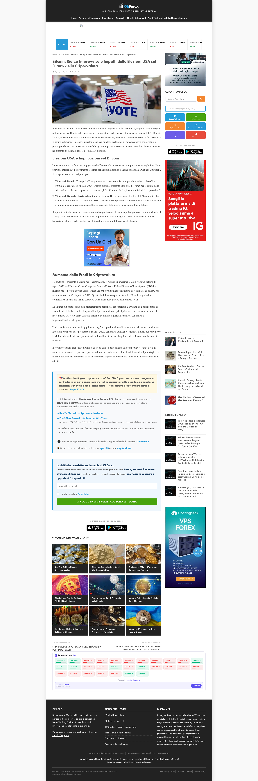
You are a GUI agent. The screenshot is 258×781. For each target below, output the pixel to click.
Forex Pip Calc (163, 753)
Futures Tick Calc (148, 753)
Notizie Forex (196, 119)
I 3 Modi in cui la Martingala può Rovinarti (190, 340)
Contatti (189, 771)
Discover (196, 686)
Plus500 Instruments (143, 762)
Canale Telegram (175, 119)
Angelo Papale (62, 72)
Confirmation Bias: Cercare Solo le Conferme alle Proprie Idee (191, 369)
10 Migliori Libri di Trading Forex (121, 726)
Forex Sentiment (119, 753)
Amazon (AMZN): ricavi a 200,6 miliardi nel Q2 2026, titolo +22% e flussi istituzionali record (191, 492)
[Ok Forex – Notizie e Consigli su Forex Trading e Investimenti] (129, 6)
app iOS (104, 448)
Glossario (195, 137)
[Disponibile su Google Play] (116, 528)
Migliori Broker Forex (115, 715)
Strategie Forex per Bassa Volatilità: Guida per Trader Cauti (76, 648)
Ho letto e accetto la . (74, 493)
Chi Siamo (180, 771)
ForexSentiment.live (133, 680)
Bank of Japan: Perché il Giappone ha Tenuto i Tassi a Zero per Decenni (191, 355)
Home (74, 18)
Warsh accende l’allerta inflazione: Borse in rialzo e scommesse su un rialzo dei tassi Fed (191, 475)
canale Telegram (60, 735)
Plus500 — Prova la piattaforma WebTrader (84, 418)
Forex (82, 18)
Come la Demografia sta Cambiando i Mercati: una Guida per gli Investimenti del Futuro (191, 385)
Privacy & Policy (199, 771)
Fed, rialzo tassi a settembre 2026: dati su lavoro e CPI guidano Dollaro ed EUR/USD (191, 425)
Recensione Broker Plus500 (100, 753)
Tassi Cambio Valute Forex (118, 732)
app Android (124, 448)
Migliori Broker (174, 18)
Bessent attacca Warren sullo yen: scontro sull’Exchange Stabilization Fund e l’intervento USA (191, 459)
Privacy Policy (83, 493)
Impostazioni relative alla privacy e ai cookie (66, 774)
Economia (120, 18)
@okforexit (143, 441)
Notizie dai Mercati (136, 18)
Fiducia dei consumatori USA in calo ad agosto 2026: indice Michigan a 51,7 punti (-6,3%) (190, 442)
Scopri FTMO (76, 389)
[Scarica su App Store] (96, 528)
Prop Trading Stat (133, 753)
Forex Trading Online (167, 771)
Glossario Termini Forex (116, 744)
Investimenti (108, 18)
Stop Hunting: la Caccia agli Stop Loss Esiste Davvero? (191, 398)
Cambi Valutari (155, 18)
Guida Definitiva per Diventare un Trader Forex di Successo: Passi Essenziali (138, 647)
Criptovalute (94, 18)
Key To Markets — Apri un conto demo (81, 413)
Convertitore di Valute (196, 128)
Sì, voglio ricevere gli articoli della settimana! (107, 501)
